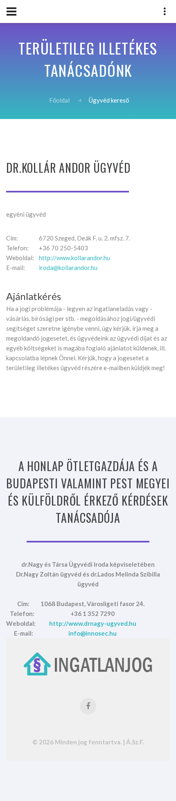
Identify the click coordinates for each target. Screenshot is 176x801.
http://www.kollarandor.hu (74, 257)
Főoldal (59, 100)
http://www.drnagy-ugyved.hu (92, 623)
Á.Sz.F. (135, 742)
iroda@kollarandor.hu (68, 267)
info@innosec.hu (92, 633)
